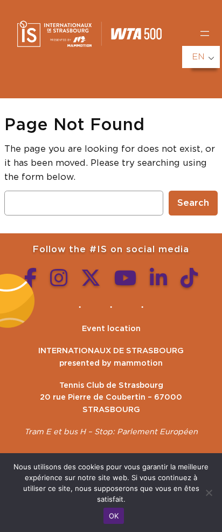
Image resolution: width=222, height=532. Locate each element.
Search (193, 203)
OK (114, 515)
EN (198, 56)
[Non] (208, 492)
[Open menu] (204, 33)
